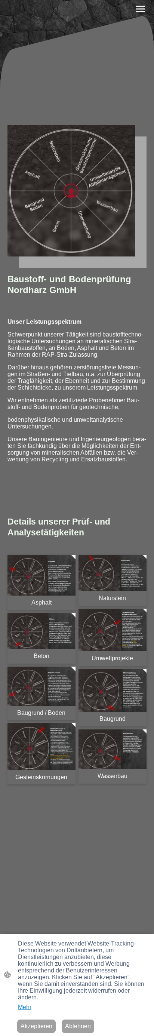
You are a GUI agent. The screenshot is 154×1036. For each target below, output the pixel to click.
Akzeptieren (36, 1026)
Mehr (24, 1007)
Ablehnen (78, 1026)
